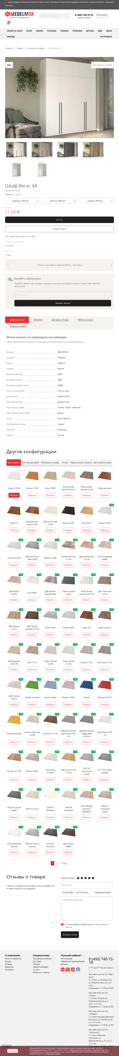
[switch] (63, 924)
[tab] (17, 320)
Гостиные (51, 31)
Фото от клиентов (13, 958)
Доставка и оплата (42, 2)
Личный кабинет (71, 955)
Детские (90, 31)
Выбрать (32, 495)
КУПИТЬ (59, 220)
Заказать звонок (84, 17)
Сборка (36, 964)
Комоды (11, 36)
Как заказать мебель (42, 958)
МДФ (100, 31)
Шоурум (16, 2)
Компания (24, 2)
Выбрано (14, 495)
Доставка (37, 961)
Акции (10, 2)
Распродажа (106, 36)
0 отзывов (17, 194)
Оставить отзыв (70, 934)
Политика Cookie (52, 1053)
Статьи (36, 969)
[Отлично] (78, 878)
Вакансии (9, 967)
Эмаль (109, 31)
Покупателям (65, 2)
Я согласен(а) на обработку (87, 925)
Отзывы (32, 2)
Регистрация (66, 958)
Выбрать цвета (59, 229)
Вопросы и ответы (41, 972)
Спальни (64, 31)
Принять (13, 1051)
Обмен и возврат (40, 967)
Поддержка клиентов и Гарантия (84, 2)
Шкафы (39, 31)
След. (64, 863)
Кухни (29, 31)
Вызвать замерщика (106, 2)
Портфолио (55, 2)
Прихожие (77, 31)
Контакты (9, 5)
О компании (12, 955)
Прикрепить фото (103, 892)
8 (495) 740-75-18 (84, 15)
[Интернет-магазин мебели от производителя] (19, 14)
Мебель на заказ (14, 31)
